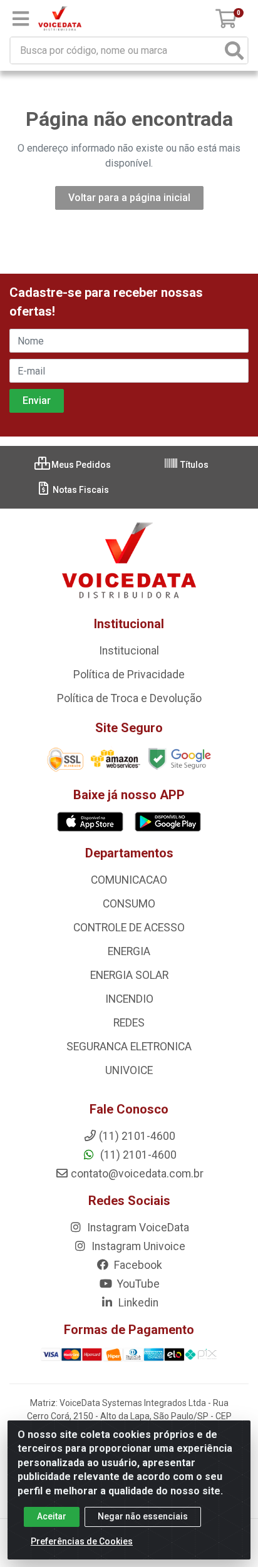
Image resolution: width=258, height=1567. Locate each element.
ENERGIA (129, 951)
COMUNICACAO (129, 880)
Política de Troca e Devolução (129, 698)
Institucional (129, 650)
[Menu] (20, 19)
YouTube (137, 1284)
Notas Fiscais (80, 490)
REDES (129, 1022)
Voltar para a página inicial (129, 198)
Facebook (136, 1265)
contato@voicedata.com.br (137, 1173)
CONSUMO (129, 903)
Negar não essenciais (143, 1516)
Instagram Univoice (137, 1246)
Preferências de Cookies (82, 1541)
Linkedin (137, 1302)
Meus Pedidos (80, 465)
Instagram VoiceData (137, 1227)
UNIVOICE (129, 1070)
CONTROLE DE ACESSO (129, 927)
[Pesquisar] (234, 50)
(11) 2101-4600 (137, 1155)
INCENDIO (129, 999)
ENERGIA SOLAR (129, 975)
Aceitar (51, 1516)
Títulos (193, 465)
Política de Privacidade (129, 674)
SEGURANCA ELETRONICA (129, 1046)
